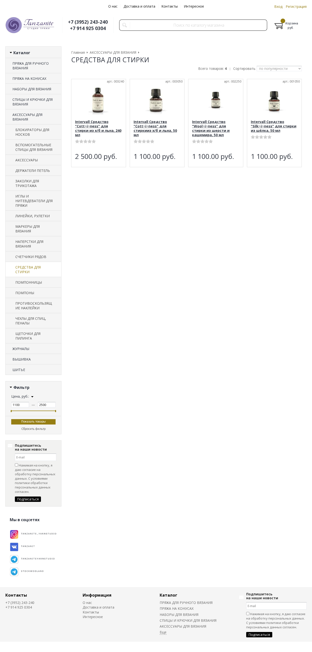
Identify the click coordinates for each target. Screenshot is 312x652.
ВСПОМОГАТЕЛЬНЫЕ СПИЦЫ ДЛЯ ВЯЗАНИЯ (33, 147)
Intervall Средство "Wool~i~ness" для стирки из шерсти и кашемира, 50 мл (211, 128)
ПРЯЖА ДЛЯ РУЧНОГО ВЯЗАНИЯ (30, 65)
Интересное (194, 6)
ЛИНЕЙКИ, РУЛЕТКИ (32, 216)
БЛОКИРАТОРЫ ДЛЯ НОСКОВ (32, 132)
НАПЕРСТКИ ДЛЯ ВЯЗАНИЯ (29, 243)
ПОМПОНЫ (24, 292)
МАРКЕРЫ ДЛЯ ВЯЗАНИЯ (27, 228)
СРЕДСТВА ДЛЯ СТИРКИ (28, 269)
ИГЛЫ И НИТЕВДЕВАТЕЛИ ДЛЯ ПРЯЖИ (34, 201)
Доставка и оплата (139, 6)
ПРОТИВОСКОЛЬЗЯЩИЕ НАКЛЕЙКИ (33, 305)
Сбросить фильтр (33, 429)
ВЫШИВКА (21, 359)
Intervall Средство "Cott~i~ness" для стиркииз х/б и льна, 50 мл (155, 128)
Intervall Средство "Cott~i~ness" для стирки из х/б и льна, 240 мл (98, 128)
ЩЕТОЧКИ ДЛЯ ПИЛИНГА (27, 336)
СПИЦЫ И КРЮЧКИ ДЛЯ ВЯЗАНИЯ (32, 101)
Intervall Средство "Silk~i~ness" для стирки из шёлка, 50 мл (273, 126)
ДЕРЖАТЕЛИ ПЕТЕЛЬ (32, 170)
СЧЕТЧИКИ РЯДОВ (30, 256)
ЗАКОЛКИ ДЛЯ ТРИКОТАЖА (27, 183)
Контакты (169, 6)
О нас (112, 6)
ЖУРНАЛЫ (20, 348)
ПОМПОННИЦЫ (28, 282)
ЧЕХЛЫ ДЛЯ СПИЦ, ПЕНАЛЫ (30, 320)
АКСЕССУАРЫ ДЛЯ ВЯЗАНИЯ (27, 117)
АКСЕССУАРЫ (26, 160)
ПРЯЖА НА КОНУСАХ (29, 78)
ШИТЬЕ (18, 369)
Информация (97, 595)
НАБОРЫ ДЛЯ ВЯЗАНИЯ (31, 89)
